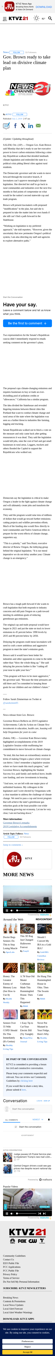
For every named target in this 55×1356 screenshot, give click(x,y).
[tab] (11, 1119)
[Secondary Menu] (7, 18)
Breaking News (10, 1297)
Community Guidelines (14, 1256)
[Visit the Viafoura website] (45, 1179)
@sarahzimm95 (10, 703)
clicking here (26, 1080)
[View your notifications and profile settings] (49, 1119)
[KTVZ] (20, 18)
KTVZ (9, 114)
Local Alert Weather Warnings (17, 1312)
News (26, 834)
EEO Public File (11, 1263)
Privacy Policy (10, 1274)
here (24, 1089)
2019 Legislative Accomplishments (20, 826)
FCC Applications (11, 1267)
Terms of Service (11, 1278)
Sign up (47, 1101)
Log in (39, 1101)
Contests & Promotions (14, 1301)
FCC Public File (11, 1270)
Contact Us (8, 1259)
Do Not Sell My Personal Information (21, 1281)
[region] (27, 1141)
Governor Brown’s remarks (16, 822)
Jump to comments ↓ (13, 844)
